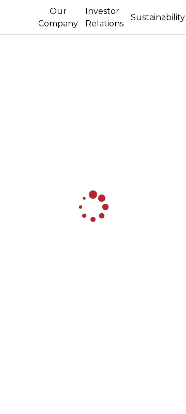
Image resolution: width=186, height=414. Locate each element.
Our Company (58, 17)
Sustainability (158, 17)
